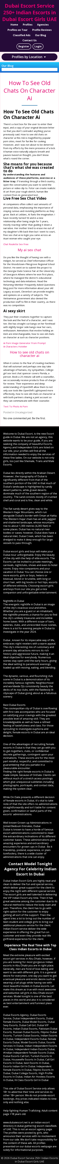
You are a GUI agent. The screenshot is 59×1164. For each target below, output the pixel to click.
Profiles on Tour (18, 30)
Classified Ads (21, 35)
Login (38, 46)
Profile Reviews (42, 30)
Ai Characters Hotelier (15, 346)
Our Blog (40, 35)
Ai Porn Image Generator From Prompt (24, 343)
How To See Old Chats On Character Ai (29, 90)
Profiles (27, 24)
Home (14, 24)
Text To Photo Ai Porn (15, 406)
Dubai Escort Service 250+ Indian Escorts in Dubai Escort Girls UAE (29, 12)
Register (23, 46)
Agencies (43, 24)
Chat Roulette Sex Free (15, 244)
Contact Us (29, 40)
